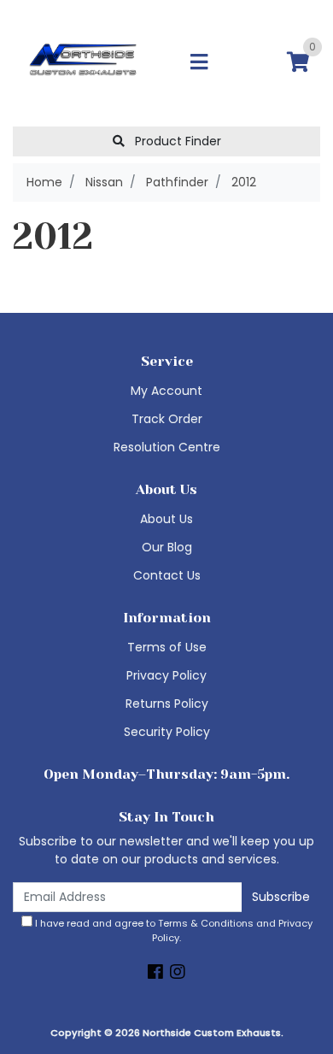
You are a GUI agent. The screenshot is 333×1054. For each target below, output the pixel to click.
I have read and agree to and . (172, 930)
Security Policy (167, 731)
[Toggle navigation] (199, 62)
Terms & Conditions (206, 923)
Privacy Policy (166, 675)
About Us (166, 518)
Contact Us (167, 575)
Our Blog (167, 547)
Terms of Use (167, 647)
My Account (166, 390)
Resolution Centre (167, 447)
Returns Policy (167, 703)
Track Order (166, 418)
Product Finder (176, 141)
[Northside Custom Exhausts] (83, 62)
